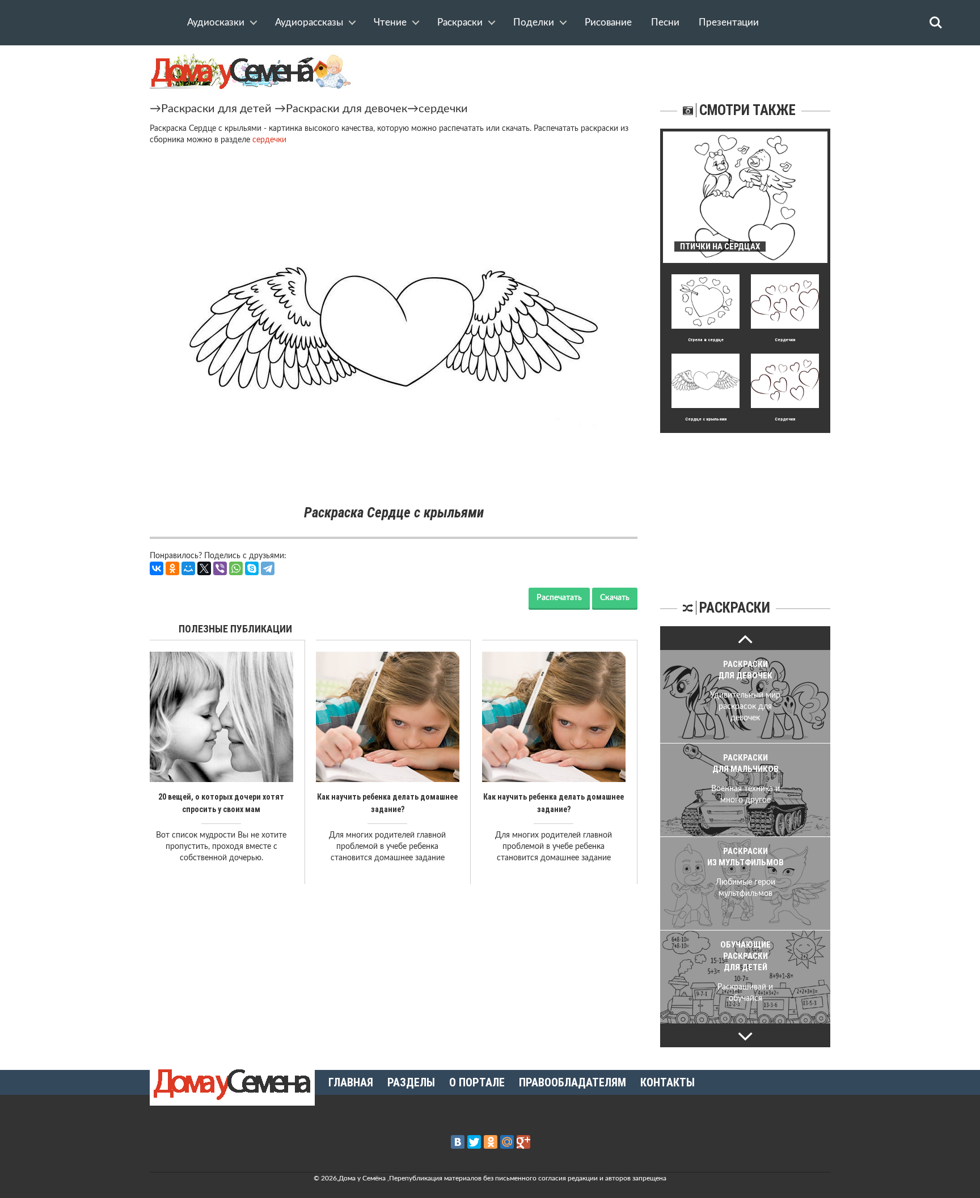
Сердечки (785, 339)
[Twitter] (474, 1142)
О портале (477, 1082)
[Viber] (220, 568)
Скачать (615, 598)
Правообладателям (572, 1082)
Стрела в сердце (706, 339)
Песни (665, 22)
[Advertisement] (745, 504)
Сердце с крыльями (705, 419)
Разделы (411, 1082)
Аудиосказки (215, 22)
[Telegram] (267, 568)
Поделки (533, 22)
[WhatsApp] (236, 568)
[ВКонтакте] (156, 568)
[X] (204, 568)
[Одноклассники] (172, 568)
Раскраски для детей (216, 108)
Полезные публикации (235, 629)
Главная (350, 1082)
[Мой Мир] (188, 568)
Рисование (608, 22)
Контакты (667, 1082)
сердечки (443, 108)
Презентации (729, 22)
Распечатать (559, 598)
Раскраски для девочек (346, 108)
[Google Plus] (523, 1142)
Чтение (390, 22)
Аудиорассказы (309, 22)
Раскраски (460, 22)
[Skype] (252, 568)
